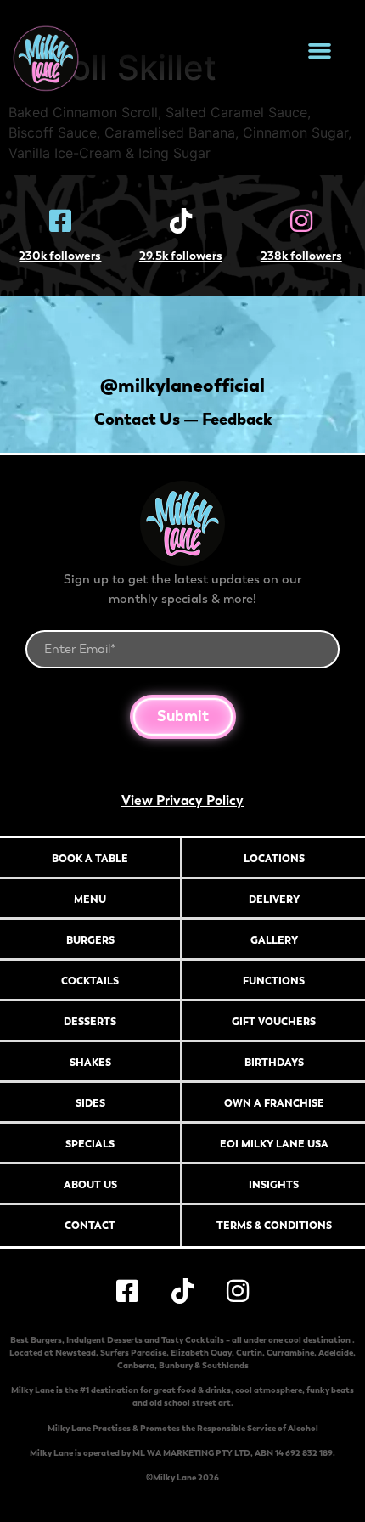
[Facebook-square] (60, 221)
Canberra (135, 1365)
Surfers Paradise (133, 1352)
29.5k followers (180, 256)
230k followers (60, 256)
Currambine (290, 1352)
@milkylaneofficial (182, 385)
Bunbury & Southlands (204, 1365)
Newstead (75, 1352)
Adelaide (335, 1352)
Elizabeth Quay (201, 1352)
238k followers (301, 256)
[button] (320, 51)
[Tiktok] (181, 221)
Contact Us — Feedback (183, 419)
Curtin (249, 1352)
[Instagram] (301, 221)
